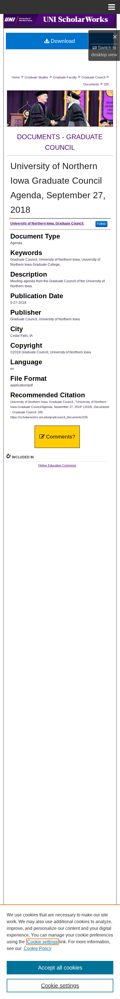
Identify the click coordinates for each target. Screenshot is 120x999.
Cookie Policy (37, 948)
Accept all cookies (60, 968)
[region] (60, 951)
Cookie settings (42, 941)
